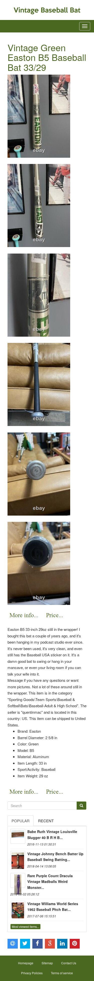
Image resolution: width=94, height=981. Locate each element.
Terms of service (62, 973)
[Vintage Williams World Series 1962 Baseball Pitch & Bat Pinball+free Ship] (17, 908)
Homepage (25, 963)
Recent (46, 820)
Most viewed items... (25, 926)
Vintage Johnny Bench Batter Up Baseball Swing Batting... (55, 856)
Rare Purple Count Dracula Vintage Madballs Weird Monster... (50, 881)
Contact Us (68, 963)
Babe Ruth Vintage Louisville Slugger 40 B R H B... (52, 834)
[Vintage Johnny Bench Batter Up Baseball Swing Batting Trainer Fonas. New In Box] (17, 858)
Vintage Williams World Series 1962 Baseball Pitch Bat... (52, 906)
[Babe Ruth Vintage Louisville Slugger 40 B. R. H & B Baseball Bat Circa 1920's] (17, 836)
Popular (21, 820)
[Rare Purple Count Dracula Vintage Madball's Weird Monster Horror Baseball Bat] (17, 880)
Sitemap (47, 963)
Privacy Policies (32, 973)
